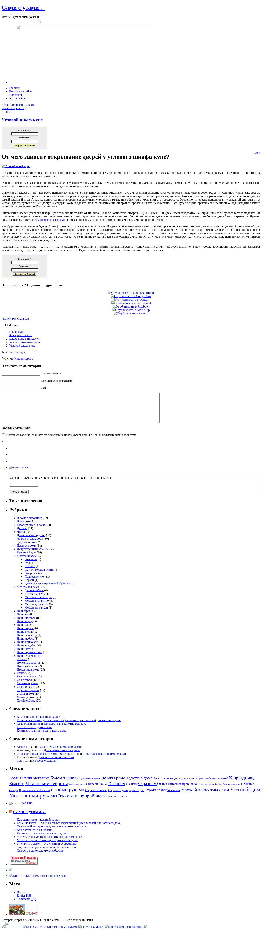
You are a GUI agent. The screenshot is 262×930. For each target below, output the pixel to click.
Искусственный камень (32, 549)
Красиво (16, 783)
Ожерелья (31, 573)
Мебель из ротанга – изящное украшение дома (47, 840)
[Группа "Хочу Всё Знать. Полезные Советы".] (23, 864)
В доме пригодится (29, 518)
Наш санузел (25, 628)
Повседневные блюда (210, 784)
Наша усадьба (26, 645)
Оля (19, 760)
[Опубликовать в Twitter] (131, 299)
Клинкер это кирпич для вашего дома (41, 730)
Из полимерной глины (39, 569)
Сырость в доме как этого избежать (40, 850)
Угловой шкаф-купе (22, 345)
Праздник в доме (28, 669)
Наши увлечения (28, 655)
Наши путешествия (29, 652)
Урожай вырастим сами (205, 789)
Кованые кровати (13, 108)
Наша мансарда (27, 635)
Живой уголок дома (30, 538)
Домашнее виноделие (31, 535)
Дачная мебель (34, 590)
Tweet (256, 152)
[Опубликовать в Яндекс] (131, 313)
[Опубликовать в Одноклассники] (131, 292)
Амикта (22, 746)
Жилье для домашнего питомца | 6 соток (43, 753)
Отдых (162, 784)
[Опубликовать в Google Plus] (131, 296)
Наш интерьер (23, 358)
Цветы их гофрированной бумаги (47, 583)
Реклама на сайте (20, 91)
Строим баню (96, 790)
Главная (14, 88)
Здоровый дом (26, 542)
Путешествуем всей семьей (34, 790)
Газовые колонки (46, 760)
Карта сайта (17, 98)
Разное (21, 673)
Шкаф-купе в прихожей (24, 338)
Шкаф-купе (16, 331)
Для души (15, 94)
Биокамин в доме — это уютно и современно (46, 843)
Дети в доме (141, 778)
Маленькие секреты (46, 783)
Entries (24, 895)
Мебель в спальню (37, 600)
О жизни (132, 784)
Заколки (30, 566)
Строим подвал (136, 790)
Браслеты (31, 559)
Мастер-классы (27, 555)
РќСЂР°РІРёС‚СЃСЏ (15, 318)
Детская (22, 528)
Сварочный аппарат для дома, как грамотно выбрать (51, 723)
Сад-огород (24, 679)
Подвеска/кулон (35, 576)
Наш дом (23, 614)
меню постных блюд (117, 796)
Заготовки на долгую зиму (174, 778)
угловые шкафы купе (52, 219)
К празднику (242, 777)
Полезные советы (28, 662)
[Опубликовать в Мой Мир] (131, 310)
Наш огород (25, 621)
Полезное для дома (231, 784)
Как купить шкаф (20, 335)
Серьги (29, 580)
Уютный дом (17, 352)
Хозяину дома (26, 697)
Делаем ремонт (115, 777)
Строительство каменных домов (61, 746)
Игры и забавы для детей (211, 778)
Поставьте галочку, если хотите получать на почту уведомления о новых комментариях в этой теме (71, 434)
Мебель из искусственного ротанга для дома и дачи (50, 836)
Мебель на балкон (36, 607)
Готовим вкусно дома (31, 524)
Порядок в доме (27, 666)
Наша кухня (25, 631)
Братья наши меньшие (29, 778)
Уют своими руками (33, 796)
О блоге (22, 659)
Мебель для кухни (36, 604)
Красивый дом (26, 552)
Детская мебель (35, 593)
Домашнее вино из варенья (62, 750)
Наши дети (24, 648)
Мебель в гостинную (38, 597)
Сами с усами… (23, 7)
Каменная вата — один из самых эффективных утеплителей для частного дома (69, 720)
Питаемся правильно (182, 784)
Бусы (28, 562)
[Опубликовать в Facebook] (131, 306)
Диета (21, 531)
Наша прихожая (27, 642)
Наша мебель (25, 638)
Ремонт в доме (26, 676)
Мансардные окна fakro (19, 104)
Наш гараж (24, 611)
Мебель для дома (28, 586)
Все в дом (23, 521)
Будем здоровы (64, 777)
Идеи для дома (26, 545)
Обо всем (116, 783)
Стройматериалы (28, 690)
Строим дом (118, 790)
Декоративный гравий (90, 779)
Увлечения (173, 790)
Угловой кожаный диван (25, 342)
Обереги (92, 784)
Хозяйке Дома (26, 700)
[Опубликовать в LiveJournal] (131, 303)
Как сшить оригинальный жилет (38, 716)
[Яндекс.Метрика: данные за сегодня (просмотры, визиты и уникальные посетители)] (131, 926)
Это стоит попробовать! (82, 795)
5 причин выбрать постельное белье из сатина (47, 847)
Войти (21, 892)
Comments (26, 899)
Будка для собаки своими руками (104, 753)
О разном (147, 783)
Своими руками (27, 683)
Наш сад (22, 624)
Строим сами (25, 686)
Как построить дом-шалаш (34, 727)
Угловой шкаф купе (22, 119)
